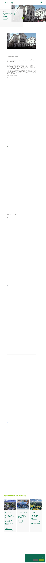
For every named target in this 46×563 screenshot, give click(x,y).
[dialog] (35, 558)
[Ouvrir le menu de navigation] (41, 2)
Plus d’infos (23, 68)
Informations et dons (14, 73)
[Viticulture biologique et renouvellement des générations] (36, 504)
